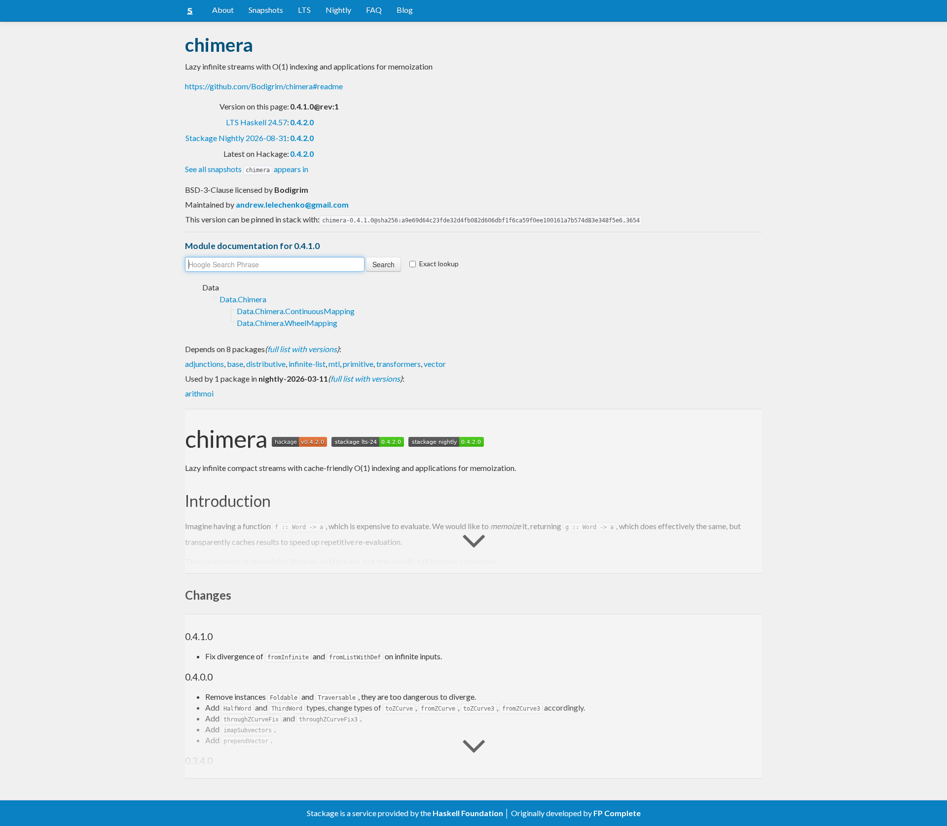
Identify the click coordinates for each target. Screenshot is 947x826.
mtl (334, 363)
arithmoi (199, 393)
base (235, 363)
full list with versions (302, 349)
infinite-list (307, 363)
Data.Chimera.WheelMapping (287, 322)
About (223, 9)
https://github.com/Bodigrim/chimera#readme (264, 86)
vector (435, 363)
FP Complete (617, 813)
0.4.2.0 (302, 122)
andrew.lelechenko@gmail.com (292, 204)
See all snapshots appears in (246, 169)
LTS (304, 9)
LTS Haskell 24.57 (256, 122)
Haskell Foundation (468, 813)
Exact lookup (439, 263)
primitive (358, 363)
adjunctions (204, 363)
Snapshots (266, 9)
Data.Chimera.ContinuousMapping (296, 311)
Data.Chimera (242, 299)
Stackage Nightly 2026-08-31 (236, 138)
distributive (266, 363)
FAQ (374, 9)
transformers (398, 363)
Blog (405, 9)
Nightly (338, 9)
